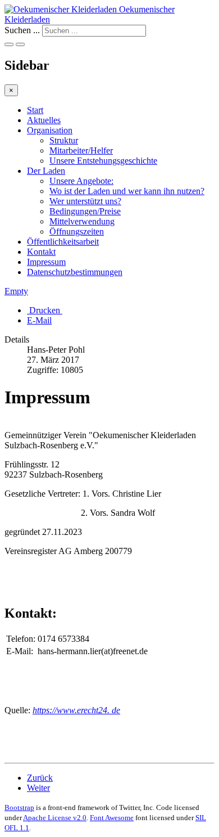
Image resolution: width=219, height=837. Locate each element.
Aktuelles (44, 120)
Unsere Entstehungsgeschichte (103, 160)
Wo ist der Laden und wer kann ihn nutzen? (126, 191)
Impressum (46, 262)
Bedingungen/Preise (85, 211)
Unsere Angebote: (81, 181)
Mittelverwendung (82, 221)
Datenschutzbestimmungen (74, 272)
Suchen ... (22, 30)
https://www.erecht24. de (76, 710)
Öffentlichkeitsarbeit (63, 241)
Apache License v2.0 (54, 817)
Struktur (63, 140)
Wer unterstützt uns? (85, 201)
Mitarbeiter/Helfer (81, 150)
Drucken (44, 310)
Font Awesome (112, 817)
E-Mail (39, 320)
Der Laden (46, 171)
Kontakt (41, 251)
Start (35, 110)
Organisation (49, 130)
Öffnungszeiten (76, 231)
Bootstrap (19, 807)
